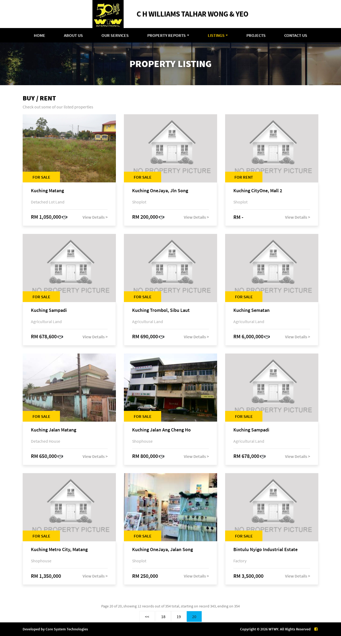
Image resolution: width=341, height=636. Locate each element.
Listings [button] (216, 35)
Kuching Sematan (251, 310)
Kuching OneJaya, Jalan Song (162, 549)
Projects (256, 35)
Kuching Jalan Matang (53, 430)
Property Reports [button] (166, 35)
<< (147, 616)
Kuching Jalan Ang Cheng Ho (161, 430)
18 (163, 616)
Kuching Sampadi (49, 310)
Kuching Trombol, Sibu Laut (161, 310)
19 (179, 616)
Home (39, 35)
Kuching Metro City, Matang (59, 549)
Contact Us (295, 35)
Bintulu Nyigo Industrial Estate (265, 549)
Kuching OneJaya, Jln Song (160, 191)
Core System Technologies (67, 629)
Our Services (115, 35)
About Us (73, 35)
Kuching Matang (47, 191)
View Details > (95, 217)
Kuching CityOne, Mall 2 (257, 191)
